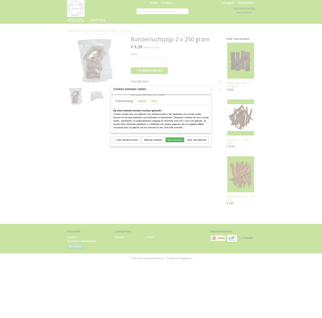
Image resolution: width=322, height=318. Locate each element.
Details (142, 101)
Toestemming (124, 101)
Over (154, 101)
